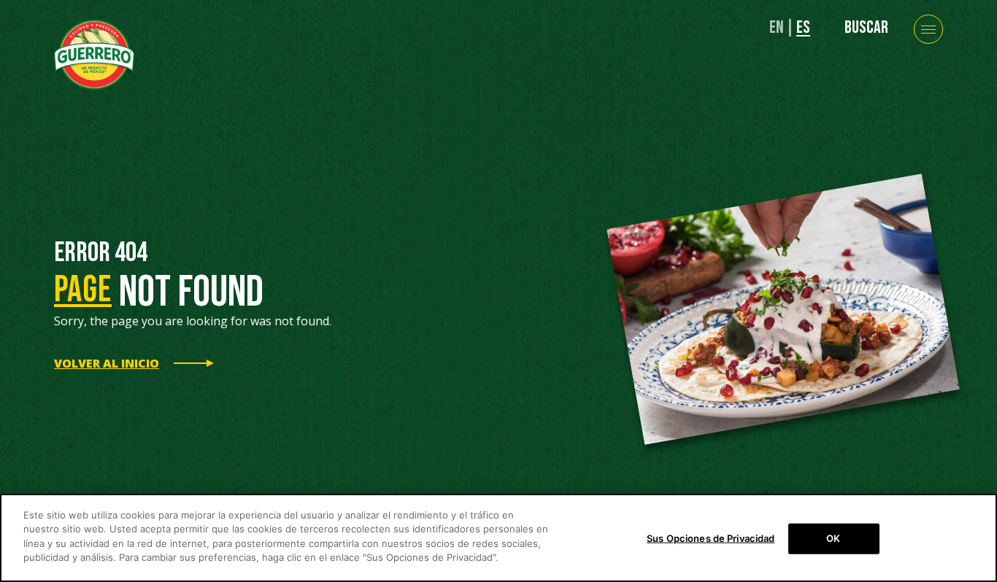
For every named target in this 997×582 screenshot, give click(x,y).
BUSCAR (866, 27)
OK (833, 538)
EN (776, 27)
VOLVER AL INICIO (106, 363)
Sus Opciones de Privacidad (710, 538)
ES (803, 27)
